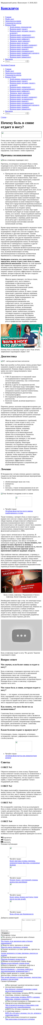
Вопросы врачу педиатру (19, 43)
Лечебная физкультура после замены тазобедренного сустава (19, 512)
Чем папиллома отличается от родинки (20, 1019)
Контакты (9, 59)
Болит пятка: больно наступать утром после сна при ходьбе (24, 898)
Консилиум (10, 8)
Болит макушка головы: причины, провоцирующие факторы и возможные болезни (25, 863)
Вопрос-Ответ (10, 25)
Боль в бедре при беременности (22, 914)
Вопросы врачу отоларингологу (22, 51)
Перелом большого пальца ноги (13, 959)
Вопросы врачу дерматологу (20, 35)
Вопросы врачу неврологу (20, 41)
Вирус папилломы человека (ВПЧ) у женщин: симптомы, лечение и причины (22, 998)
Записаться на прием (13, 21)
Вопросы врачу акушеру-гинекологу (23, 45)
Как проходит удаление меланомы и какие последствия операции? (21, 990)
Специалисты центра (13, 23)
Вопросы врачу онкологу (19, 49)
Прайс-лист (9, 19)
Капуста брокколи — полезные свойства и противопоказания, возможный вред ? (17, 970)
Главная (8, 17)
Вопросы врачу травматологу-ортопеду (24, 53)
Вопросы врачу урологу (19, 29)
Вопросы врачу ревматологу (20, 57)
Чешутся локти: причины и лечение (14, 947)
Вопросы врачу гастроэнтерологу (22, 37)
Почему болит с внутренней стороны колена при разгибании (24, 881)
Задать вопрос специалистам (20, 27)
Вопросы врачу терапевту (19, 55)
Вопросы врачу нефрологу (20, 39)
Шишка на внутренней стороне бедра (15, 963)
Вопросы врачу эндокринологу (21, 47)
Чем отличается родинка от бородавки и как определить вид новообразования (22, 1006)
